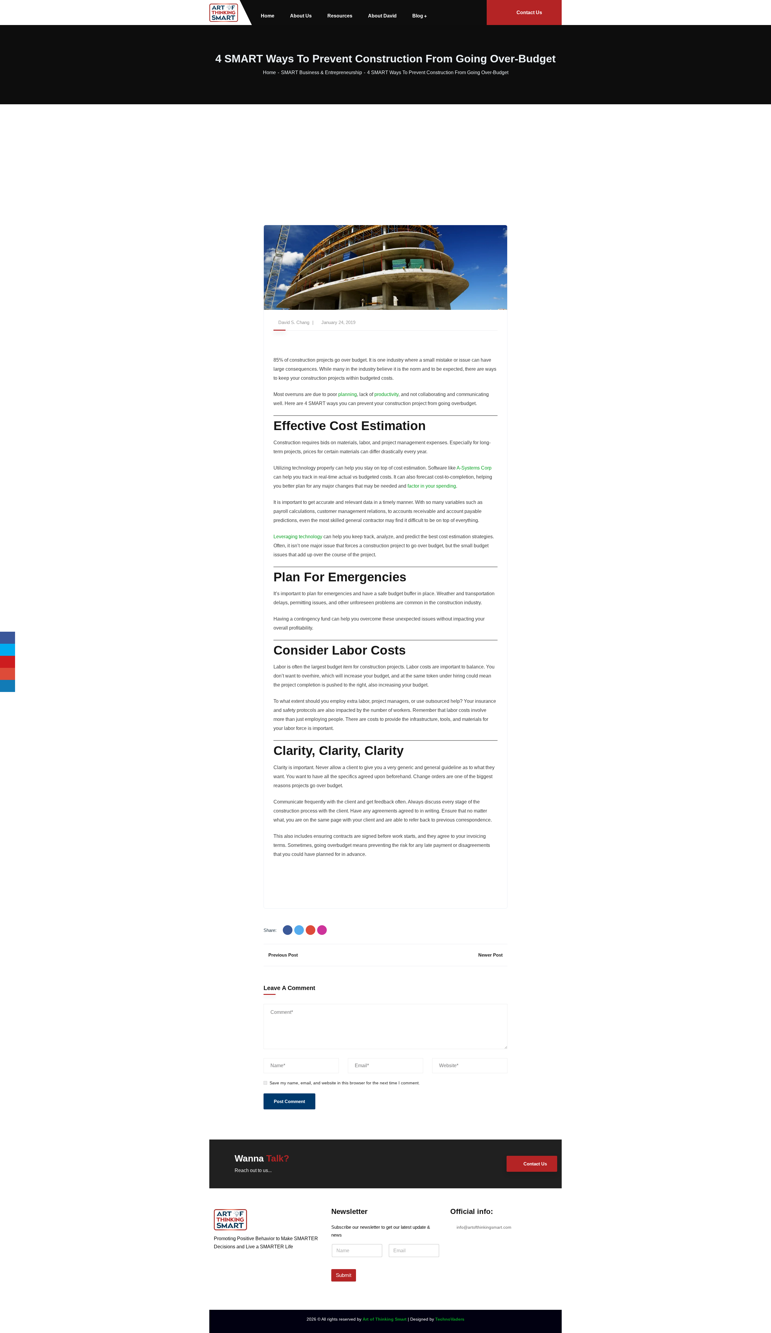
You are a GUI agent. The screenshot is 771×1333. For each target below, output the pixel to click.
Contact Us (529, 12)
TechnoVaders (449, 1319)
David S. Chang (293, 322)
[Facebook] (287, 930)
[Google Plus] (310, 930)
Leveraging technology (297, 536)
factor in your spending (431, 486)
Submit (343, 1275)
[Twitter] (299, 930)
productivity (386, 394)
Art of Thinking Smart (385, 1319)
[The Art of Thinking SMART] (223, 12)
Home (269, 72)
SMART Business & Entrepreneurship (321, 72)
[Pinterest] (322, 930)
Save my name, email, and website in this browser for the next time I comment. (345, 1082)
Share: (270, 930)
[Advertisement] (385, 149)
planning (347, 394)
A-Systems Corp (474, 467)
